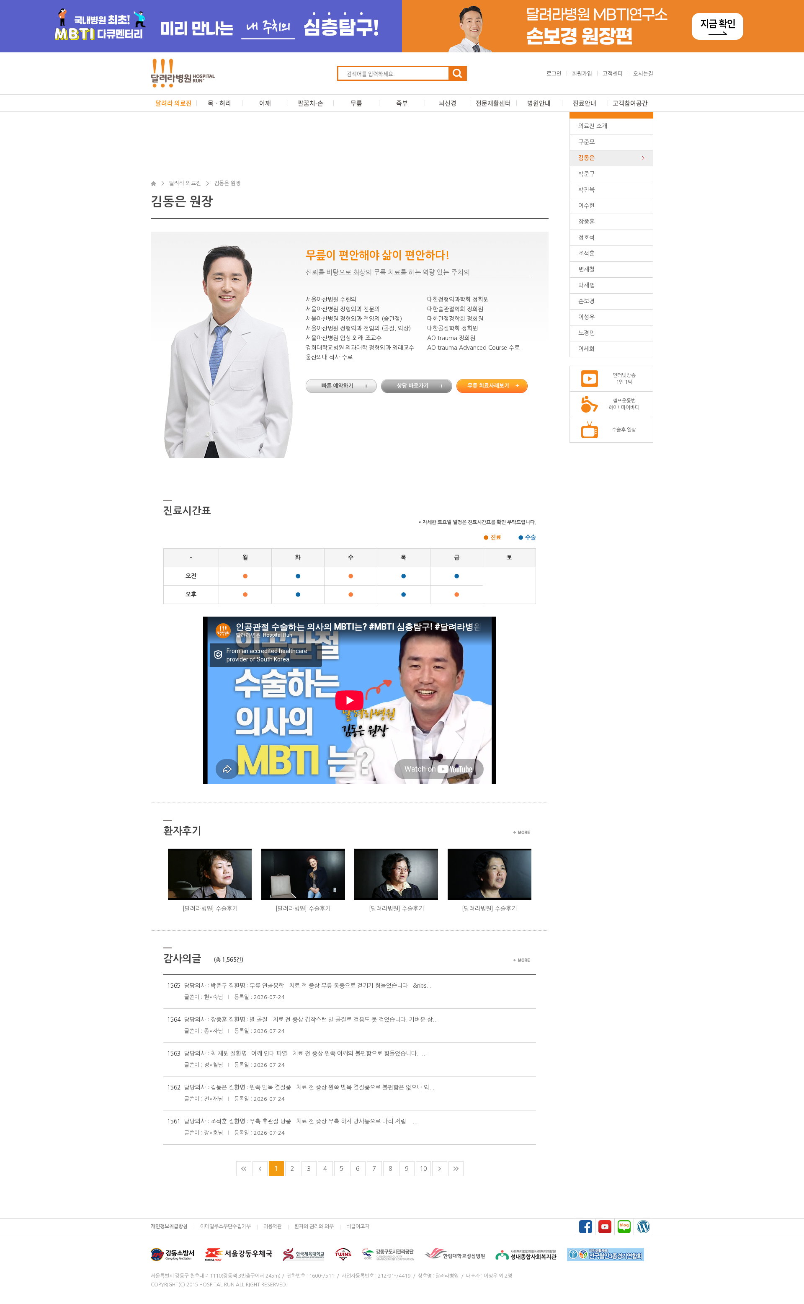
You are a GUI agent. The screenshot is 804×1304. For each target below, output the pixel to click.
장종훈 (586, 222)
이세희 (586, 349)
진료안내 (584, 103)
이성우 (586, 317)
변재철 (586, 269)
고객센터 (613, 73)
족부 (402, 103)
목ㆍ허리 (219, 103)
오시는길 (643, 73)
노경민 (586, 333)
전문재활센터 (493, 103)
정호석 (586, 237)
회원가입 (582, 73)
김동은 (586, 158)
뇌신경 (447, 103)
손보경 (586, 301)
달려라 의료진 (173, 103)
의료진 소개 (592, 126)
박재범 (586, 285)
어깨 (265, 103)
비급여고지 (357, 1226)
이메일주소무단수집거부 (225, 1226)
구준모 (586, 142)
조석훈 (586, 253)
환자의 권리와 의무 (314, 1226)
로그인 (554, 73)
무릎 (356, 103)
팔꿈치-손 (310, 103)
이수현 (586, 206)
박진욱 (586, 190)
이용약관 (272, 1226)
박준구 (586, 174)
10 (423, 1168)
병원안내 (539, 103)
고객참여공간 (630, 103)
